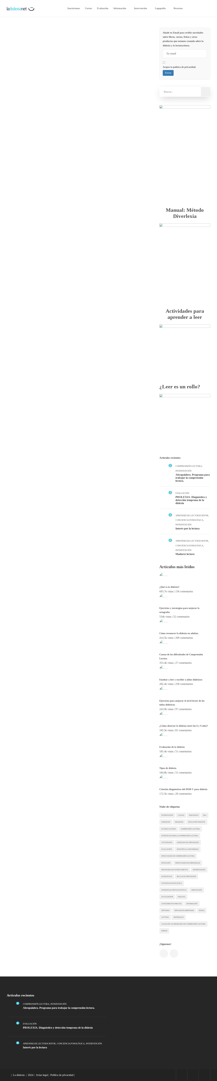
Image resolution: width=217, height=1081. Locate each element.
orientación (196, 890)
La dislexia (19, 1075)
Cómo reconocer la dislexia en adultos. (179, 633)
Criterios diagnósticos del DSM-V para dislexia (183, 789)
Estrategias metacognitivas (173, 890)
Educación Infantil (196, 822)
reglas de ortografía (186, 876)
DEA (204, 815)
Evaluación (102, 8)
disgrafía (179, 822)
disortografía (199, 870)
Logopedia (160, 8)
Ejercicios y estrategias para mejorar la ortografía (179, 610)
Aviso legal (42, 1075)
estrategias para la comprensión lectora (179, 836)
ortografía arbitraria (184, 910)
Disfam (164, 931)
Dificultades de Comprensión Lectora (178, 856)
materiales (179, 917)
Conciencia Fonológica (189, 520)
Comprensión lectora (190, 829)
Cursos (88, 8)
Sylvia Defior (167, 897)
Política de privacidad (61, 1075)
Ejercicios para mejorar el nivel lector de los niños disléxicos (181, 703)
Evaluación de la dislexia (172, 747)
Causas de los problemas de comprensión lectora (183, 924)
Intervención (140, 8)
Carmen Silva (24, 88)
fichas (201, 910)
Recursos (178, 8)
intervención (167, 815)
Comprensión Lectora (28, 124)
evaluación (166, 849)
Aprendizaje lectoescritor (191, 515)
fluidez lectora (168, 829)
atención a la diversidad (188, 849)
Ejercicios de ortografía (188, 842)
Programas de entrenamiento (174, 870)
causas (181, 815)
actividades (166, 842)
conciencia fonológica (171, 883)
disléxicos (193, 815)
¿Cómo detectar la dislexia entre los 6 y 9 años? (183, 726)
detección (166, 863)
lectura (165, 917)
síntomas (165, 910)
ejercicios (165, 822)
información (192, 904)
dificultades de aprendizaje (187, 863)
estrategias (166, 876)
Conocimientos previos (171, 904)
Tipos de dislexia (167, 768)
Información (119, 8)
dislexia (181, 897)
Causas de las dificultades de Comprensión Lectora (181, 656)
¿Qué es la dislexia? (169, 587)
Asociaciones (73, 8)
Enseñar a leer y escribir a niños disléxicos (180, 679)
